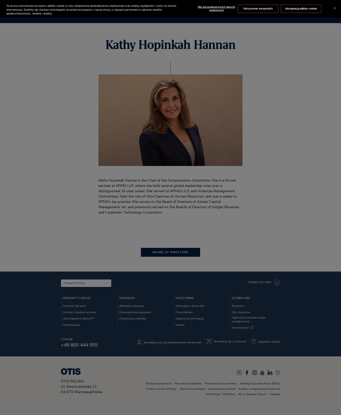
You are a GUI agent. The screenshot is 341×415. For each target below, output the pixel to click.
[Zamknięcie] (334, 8)
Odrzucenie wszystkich (258, 8)
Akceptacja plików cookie (301, 8)
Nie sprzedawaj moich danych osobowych (216, 9)
